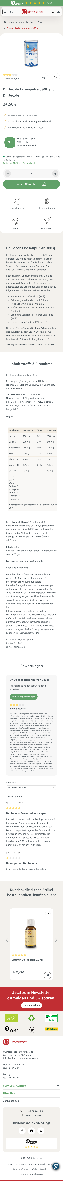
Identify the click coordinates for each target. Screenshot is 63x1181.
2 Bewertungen (11, 78)
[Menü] (6, 12)
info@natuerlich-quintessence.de (20, 1058)
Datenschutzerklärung (40, 1164)
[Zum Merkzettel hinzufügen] (56, 77)
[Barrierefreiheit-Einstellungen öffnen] (55, 1166)
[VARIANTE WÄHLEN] (47, 975)
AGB (10, 1164)
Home (11, 22)
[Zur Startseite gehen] (32, 11)
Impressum (21, 1164)
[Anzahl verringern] (8, 173)
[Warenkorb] (53, 12)
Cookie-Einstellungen (31, 1174)
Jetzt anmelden (31, 1005)
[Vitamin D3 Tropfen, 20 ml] (31, 931)
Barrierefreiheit (21, 1169)
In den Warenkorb (27, 184)
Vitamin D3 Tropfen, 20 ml (27, 960)
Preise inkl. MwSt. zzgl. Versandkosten (20, 163)
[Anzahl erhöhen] (55, 173)
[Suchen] (12, 12)
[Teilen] (43, 76)
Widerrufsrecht (39, 1169)
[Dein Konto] (59, 11)
